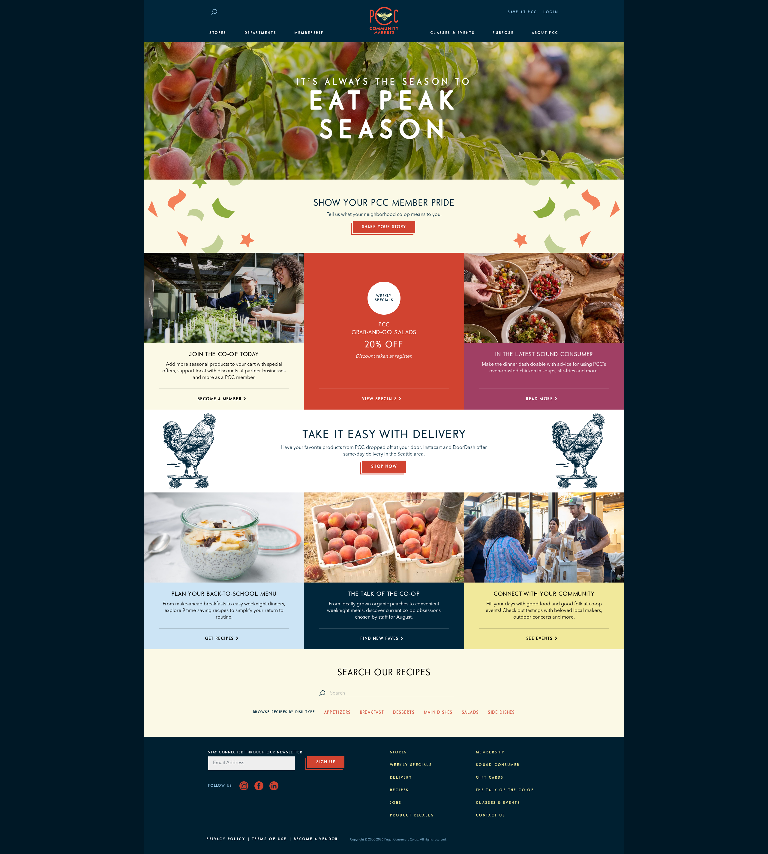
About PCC (545, 33)
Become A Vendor (316, 839)
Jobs (396, 803)
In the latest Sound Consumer (544, 354)
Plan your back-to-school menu (224, 594)
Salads (470, 712)
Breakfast (372, 712)
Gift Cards (490, 778)
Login (551, 12)
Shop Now (384, 467)
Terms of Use (269, 839)
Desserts (404, 712)
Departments (260, 33)
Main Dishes (438, 712)
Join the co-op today (224, 354)
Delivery (401, 778)
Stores (217, 33)
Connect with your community (544, 594)
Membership (309, 33)
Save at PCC (522, 12)
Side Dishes (501, 712)
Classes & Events (452, 33)
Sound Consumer (498, 765)
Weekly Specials (411, 765)
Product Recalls (412, 815)
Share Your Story (384, 227)
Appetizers (337, 712)
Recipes (399, 790)
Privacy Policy (225, 839)
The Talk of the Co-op (384, 594)
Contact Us (491, 815)
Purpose (503, 33)
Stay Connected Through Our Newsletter (255, 752)
